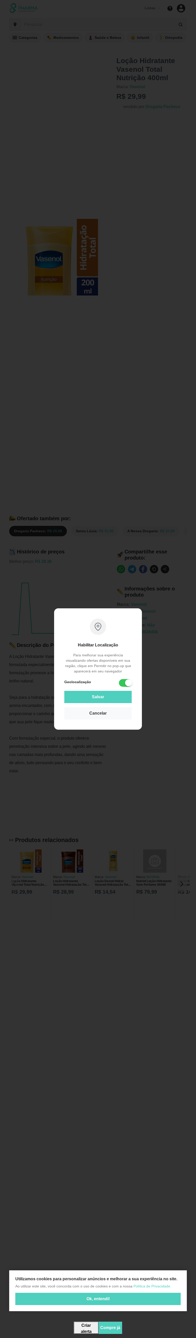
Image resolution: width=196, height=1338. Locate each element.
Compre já (110, 1327)
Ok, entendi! (98, 1299)
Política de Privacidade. (152, 1286)
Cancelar (98, 713)
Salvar (98, 697)
